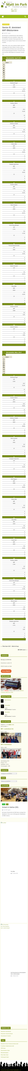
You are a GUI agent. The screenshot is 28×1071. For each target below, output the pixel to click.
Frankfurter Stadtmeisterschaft (7, 1045)
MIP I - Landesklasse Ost (7, 728)
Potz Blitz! (13, 871)
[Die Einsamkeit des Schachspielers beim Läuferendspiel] (5, 974)
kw (10, 33)
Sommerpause (8, 699)
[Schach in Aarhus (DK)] (14, 795)
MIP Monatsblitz (6, 24)
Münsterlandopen (4, 1052)
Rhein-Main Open (4, 1054)
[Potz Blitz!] (5, 872)
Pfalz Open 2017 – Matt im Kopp (10, 646)
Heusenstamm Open (5, 1050)
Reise (4, 804)
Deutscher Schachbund (6, 1031)
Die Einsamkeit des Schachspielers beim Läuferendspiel (18, 973)
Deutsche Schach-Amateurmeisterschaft (9, 1043)
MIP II (15, 9)
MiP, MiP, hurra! (22, 649)
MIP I (12, 9)
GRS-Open (3, 1048)
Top (7, 804)
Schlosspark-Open (5, 1057)
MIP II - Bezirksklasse (6, 744)
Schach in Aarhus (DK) (10, 807)
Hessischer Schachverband (7, 1033)
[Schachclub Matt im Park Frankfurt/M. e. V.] (2, 16)
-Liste (14, 11)
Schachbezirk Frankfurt (6, 1035)
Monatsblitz (7, 705)
